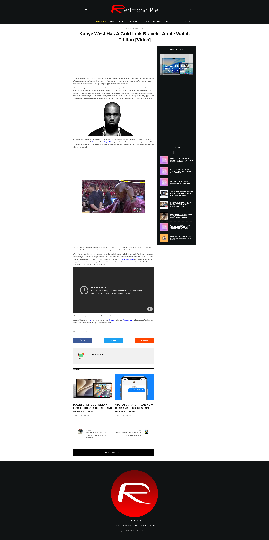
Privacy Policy (141, 525)
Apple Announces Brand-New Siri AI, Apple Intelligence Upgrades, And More (181, 193)
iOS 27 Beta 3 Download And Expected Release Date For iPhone (181, 238)
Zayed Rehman (130, 28)
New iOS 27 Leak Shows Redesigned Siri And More (180, 182)
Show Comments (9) (112, 452)
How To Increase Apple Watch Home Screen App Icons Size (128, 432)
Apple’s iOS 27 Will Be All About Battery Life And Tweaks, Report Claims (180, 227)
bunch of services (128, 259)
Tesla (146, 21)
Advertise (126, 525)
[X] (82, 9)
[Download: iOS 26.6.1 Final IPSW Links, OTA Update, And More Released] (176, 65)
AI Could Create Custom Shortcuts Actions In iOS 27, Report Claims (181, 171)
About (116, 525)
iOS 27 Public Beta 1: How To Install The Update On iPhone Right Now (181, 204)
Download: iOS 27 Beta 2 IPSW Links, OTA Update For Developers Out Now (181, 215)
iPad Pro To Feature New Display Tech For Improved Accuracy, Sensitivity (97, 434)
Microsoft (135, 21)
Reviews (157, 21)
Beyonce (95, 142)
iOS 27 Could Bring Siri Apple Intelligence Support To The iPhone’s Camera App (181, 160)
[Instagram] (86, 9)
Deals (168, 21)
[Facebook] (78, 9)
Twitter (90, 320)
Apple (112, 21)
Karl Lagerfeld (106, 142)
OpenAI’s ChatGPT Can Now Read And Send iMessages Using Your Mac (134, 408)
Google (122, 21)
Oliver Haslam (77, 415)
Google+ (112, 320)
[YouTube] (89, 9)
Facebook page (128, 320)
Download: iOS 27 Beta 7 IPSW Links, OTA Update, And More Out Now (92, 408)
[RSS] (186, 21)
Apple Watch (83, 331)
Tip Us (153, 525)
